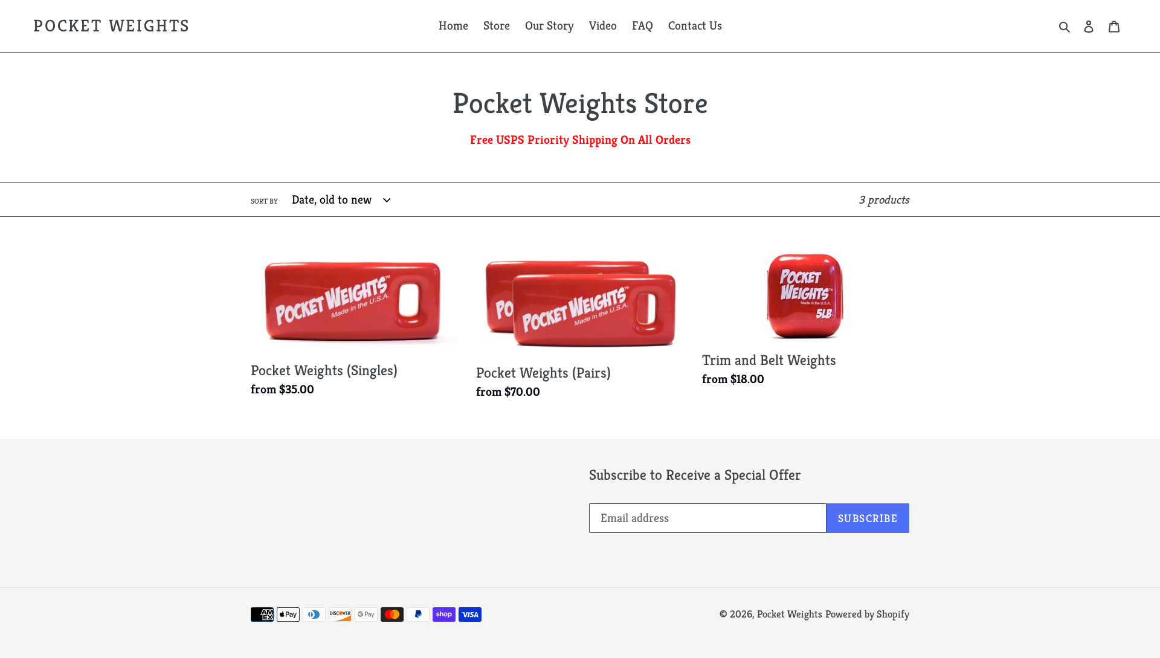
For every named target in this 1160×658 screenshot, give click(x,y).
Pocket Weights (111, 26)
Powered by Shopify (867, 614)
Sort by (264, 200)
